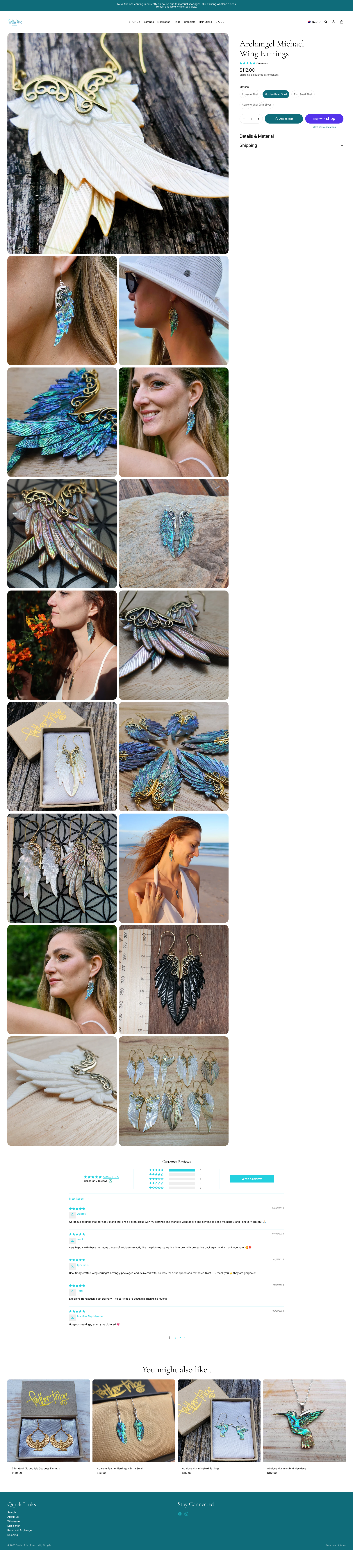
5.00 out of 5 (111, 1177)
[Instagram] (186, 1514)
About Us (13, 1516)
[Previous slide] (12, 1421)
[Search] (326, 22)
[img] (77, 1208)
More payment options (324, 127)
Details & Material (257, 136)
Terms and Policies (336, 1545)
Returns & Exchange (19, 1530)
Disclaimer (13, 1525)
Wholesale (13, 1521)
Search (11, 1512)
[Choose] (169, 1456)
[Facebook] (180, 1514)
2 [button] (175, 1337)
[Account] (333, 22)
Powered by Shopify (40, 1545)
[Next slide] (84, 1421)
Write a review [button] (252, 1179)
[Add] (84, 1456)
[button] (248, 63)
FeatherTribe (22, 1545)
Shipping (248, 145)
